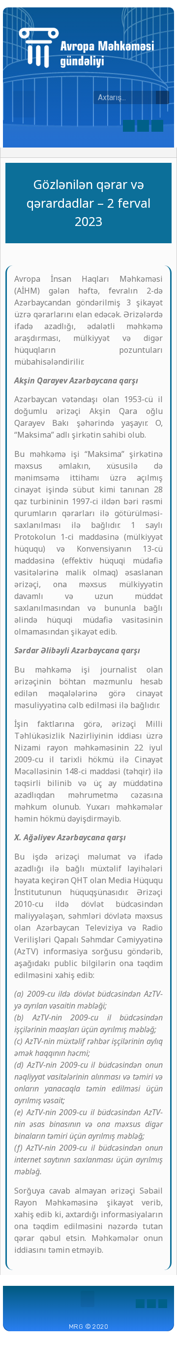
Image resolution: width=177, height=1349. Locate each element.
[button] (24, 104)
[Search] (162, 97)
